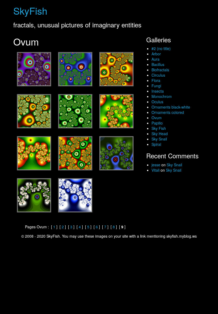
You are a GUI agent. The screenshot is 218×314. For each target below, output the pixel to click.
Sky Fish (159, 128)
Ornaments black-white (171, 107)
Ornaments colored (168, 112)
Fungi (156, 85)
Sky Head (160, 133)
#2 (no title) (161, 48)
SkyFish (30, 10)
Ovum (157, 117)
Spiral (156, 144)
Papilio (157, 123)
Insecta (158, 91)
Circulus (158, 75)
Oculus (157, 101)
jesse (156, 164)
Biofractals (160, 69)
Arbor (156, 53)
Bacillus (158, 64)
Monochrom (162, 96)
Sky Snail (159, 139)
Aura (156, 59)
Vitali (156, 170)
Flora (156, 80)
